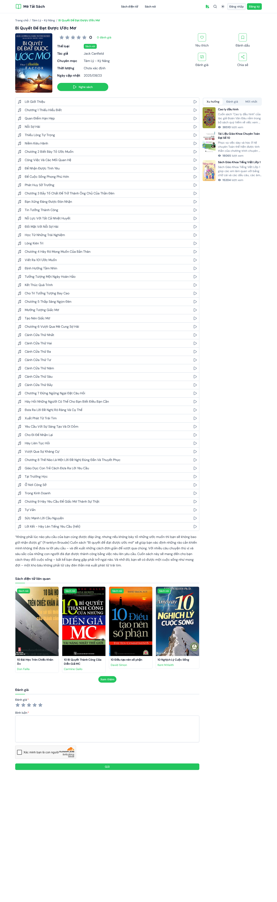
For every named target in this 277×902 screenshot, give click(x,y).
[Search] (215, 6)
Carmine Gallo (73, 669)
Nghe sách (86, 87)
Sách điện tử (129, 6)
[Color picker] (207, 6)
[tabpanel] (232, 144)
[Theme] (223, 6)
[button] (207, 6)
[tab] (213, 101)
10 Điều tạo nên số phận (126, 659)
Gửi (107, 767)
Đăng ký (254, 6)
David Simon (119, 665)
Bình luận (21, 712)
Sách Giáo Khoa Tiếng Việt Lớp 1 (239, 162)
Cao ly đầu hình (228, 109)
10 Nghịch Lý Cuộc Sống (173, 659)
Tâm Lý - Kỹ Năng (97, 61)
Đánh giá (21, 699)
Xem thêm (107, 679)
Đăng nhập (236, 6)
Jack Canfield (94, 53)
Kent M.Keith (166, 665)
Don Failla (23, 669)
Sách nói (150, 6)
